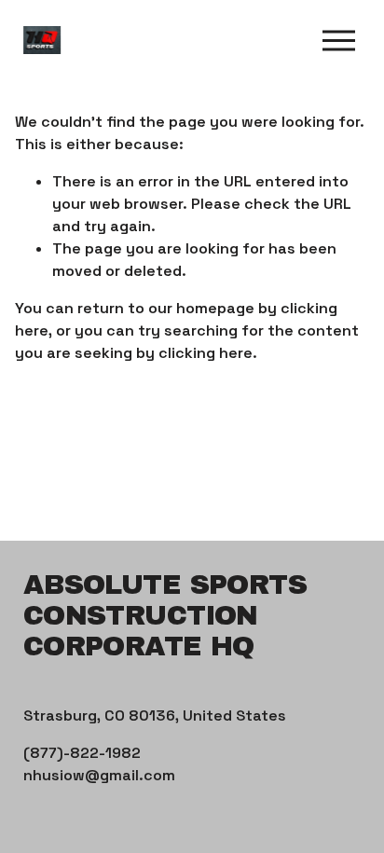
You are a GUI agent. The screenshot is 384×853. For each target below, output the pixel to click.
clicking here (205, 353)
